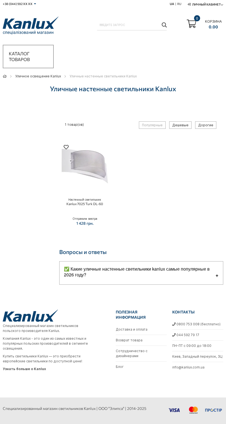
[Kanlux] (30, 26)
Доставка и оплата (131, 329)
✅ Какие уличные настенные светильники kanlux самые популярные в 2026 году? (137, 272)
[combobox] (132, 24)
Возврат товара (129, 340)
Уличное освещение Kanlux (38, 76)
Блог (120, 367)
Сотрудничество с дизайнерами (131, 353)
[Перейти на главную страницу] (5, 76)
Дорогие (205, 125)
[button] (66, 148)
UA (172, 4)
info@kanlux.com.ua (188, 367)
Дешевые (180, 125)
